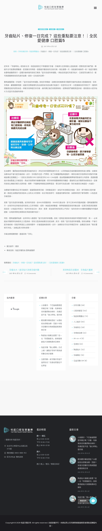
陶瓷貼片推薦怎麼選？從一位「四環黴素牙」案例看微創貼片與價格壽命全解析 (51, 338)
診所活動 (77, 305)
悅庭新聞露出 (43, 29)
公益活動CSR (79, 360)
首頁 (15, 51)
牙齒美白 (77, 327)
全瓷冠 (52, 29)
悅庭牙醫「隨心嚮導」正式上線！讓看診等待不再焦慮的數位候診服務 (51, 350)
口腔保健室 (78, 310)
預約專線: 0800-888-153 (16, 453)
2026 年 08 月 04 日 (84, 472)
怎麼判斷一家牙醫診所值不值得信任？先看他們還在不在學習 (51, 362)
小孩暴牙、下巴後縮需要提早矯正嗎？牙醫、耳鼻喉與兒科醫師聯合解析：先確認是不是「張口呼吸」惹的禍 (88, 443)
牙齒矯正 (77, 355)
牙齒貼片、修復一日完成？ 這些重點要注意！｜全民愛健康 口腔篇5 (39, 262)
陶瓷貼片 (60, 29)
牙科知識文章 (23, 51)
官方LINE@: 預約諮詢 (15, 457)
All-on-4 (77, 338)
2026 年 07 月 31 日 (83, 491)
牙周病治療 (78, 333)
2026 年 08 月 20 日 (84, 453)
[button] (93, 500)
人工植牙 (77, 322)
